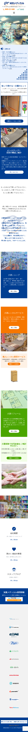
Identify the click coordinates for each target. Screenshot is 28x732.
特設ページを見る (14, 364)
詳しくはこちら (14, 172)
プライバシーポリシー (14, 725)
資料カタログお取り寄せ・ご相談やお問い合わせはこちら (14, 721)
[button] (3, 106)
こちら (14, 55)
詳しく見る (14, 291)
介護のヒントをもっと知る (14, 121)
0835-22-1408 (10, 9)
